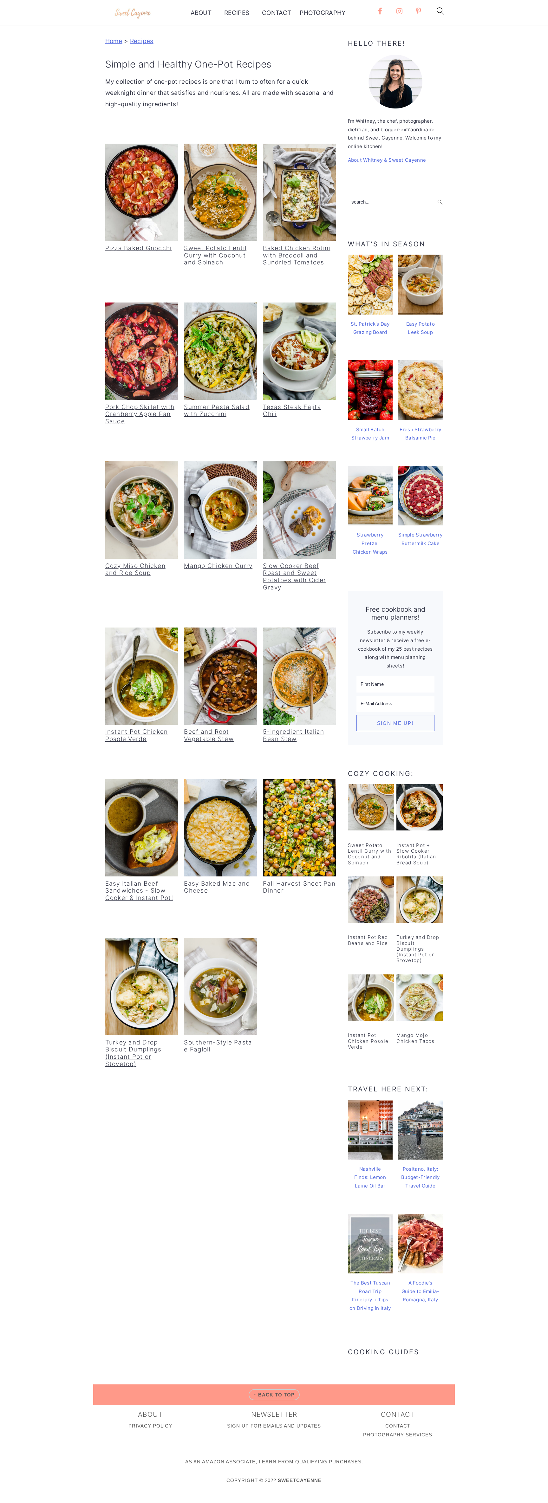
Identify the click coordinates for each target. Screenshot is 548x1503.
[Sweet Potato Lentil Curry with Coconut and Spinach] (371, 808)
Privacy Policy (150, 1425)
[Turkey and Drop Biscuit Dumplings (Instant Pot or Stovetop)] (419, 901)
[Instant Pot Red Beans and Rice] (371, 901)
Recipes (141, 41)
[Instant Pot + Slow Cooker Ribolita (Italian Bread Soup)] (419, 808)
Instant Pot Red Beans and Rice (368, 940)
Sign (234, 1425)
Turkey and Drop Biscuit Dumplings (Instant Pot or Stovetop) (133, 1053)
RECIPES (236, 13)
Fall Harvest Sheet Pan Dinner (299, 887)
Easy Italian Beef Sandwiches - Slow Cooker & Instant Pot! (139, 891)
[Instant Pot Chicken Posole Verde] (371, 999)
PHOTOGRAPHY (323, 13)
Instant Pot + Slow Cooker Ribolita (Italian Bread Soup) (416, 854)
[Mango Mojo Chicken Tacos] (419, 999)
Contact (397, 1425)
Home (113, 41)
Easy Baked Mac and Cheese (217, 887)
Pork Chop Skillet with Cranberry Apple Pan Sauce (140, 414)
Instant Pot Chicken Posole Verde (136, 735)
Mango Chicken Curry (218, 565)
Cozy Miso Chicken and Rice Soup (135, 569)
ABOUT (201, 13)
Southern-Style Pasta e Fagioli (218, 1046)
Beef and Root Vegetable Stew (209, 735)
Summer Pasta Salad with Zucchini (217, 410)
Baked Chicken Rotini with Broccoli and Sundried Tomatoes (296, 255)
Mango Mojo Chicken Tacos (415, 1038)
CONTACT (276, 13)
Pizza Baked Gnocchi (138, 248)
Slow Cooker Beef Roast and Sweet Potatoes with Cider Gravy (294, 576)
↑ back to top (274, 1394)
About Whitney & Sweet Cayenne (387, 160)
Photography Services (397, 1434)
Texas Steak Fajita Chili (292, 410)
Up (245, 1425)
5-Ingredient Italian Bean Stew (293, 735)
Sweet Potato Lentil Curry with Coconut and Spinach (215, 255)
